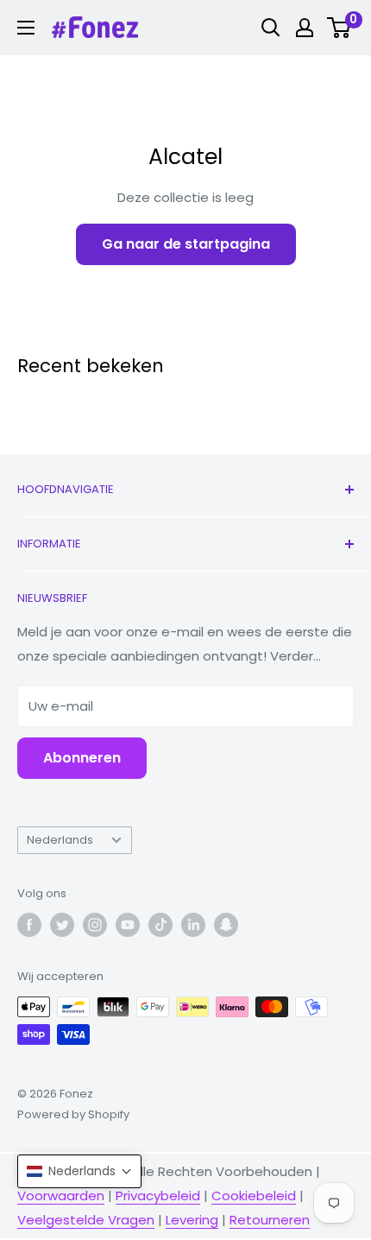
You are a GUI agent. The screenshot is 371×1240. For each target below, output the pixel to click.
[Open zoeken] (270, 27)
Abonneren (82, 758)
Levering (192, 1220)
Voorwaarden (60, 1195)
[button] (79, 1171)
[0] (339, 27)
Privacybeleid (158, 1195)
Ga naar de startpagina (186, 244)
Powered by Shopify (73, 1114)
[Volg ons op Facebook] (29, 925)
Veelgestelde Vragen (85, 1220)
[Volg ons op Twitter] (62, 925)
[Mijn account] (304, 27)
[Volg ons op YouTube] (128, 925)
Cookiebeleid (253, 1195)
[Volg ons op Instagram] (95, 925)
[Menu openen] (26, 28)
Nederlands (60, 839)
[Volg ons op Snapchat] (226, 925)
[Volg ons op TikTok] (160, 925)
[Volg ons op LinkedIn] (193, 925)
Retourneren (270, 1220)
